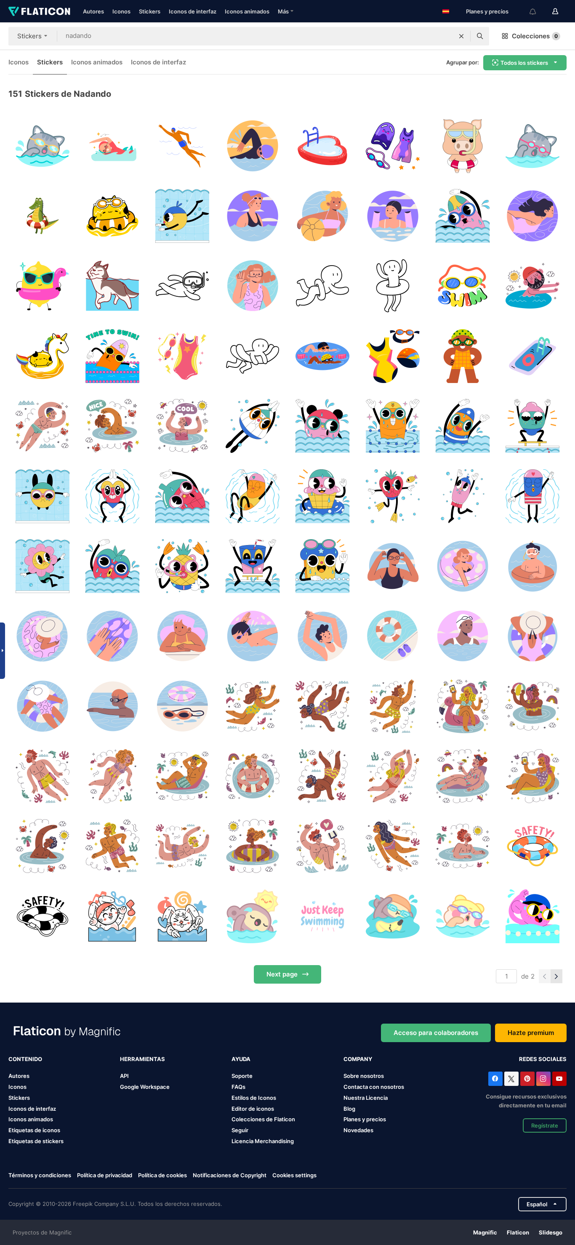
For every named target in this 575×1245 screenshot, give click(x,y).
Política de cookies (162, 1175)
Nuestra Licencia (365, 1097)
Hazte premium (531, 1033)
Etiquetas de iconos (34, 1130)
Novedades (358, 1130)
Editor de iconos (253, 1108)
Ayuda (241, 1059)
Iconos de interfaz (192, 11)
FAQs (238, 1086)
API (124, 1075)
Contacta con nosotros (373, 1086)
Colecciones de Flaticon (263, 1119)
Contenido (25, 1059)
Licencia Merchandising (263, 1141)
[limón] (42, 286)
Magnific (485, 1232)
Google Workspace (145, 1086)
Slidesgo (550, 1232)
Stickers (149, 11)
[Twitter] (511, 1079)
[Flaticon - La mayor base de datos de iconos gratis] (39, 11)
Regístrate (544, 1125)
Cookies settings (294, 1175)
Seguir (240, 1130)
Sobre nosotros (363, 1075)
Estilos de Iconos (254, 1097)
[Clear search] (461, 36)
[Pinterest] (527, 1079)
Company (357, 1059)
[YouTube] (559, 1079)
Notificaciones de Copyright (229, 1175)
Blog (349, 1108)
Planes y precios (487, 11)
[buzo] (182, 286)
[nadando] (112, 145)
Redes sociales (543, 1059)
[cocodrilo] (42, 215)
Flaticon (518, 1232)
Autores (93, 11)
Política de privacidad (104, 1175)
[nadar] (42, 145)
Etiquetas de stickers (36, 1141)
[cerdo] (462, 145)
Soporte (242, 1075)
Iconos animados (247, 11)
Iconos (121, 11)
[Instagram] (543, 1079)
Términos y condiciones (39, 1175)
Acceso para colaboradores (436, 1033)
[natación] (392, 145)
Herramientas (142, 1059)
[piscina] (322, 145)
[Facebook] (495, 1079)
